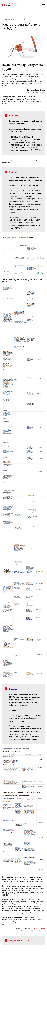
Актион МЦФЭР (38, 928)
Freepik (42, 931)
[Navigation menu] (43, 4)
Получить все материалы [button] (19, 941)
